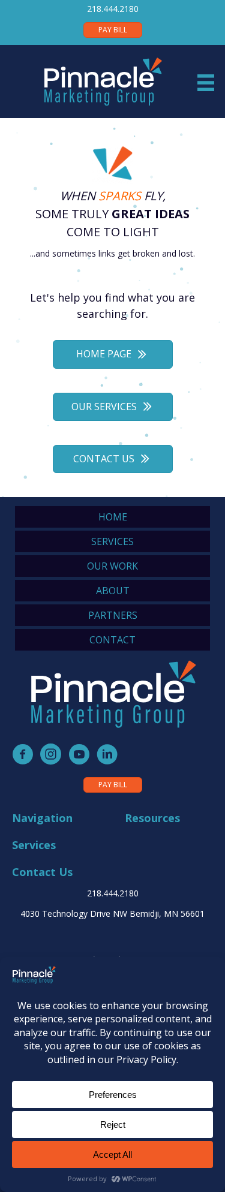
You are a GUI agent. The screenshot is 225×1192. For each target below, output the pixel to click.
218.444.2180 (113, 8)
